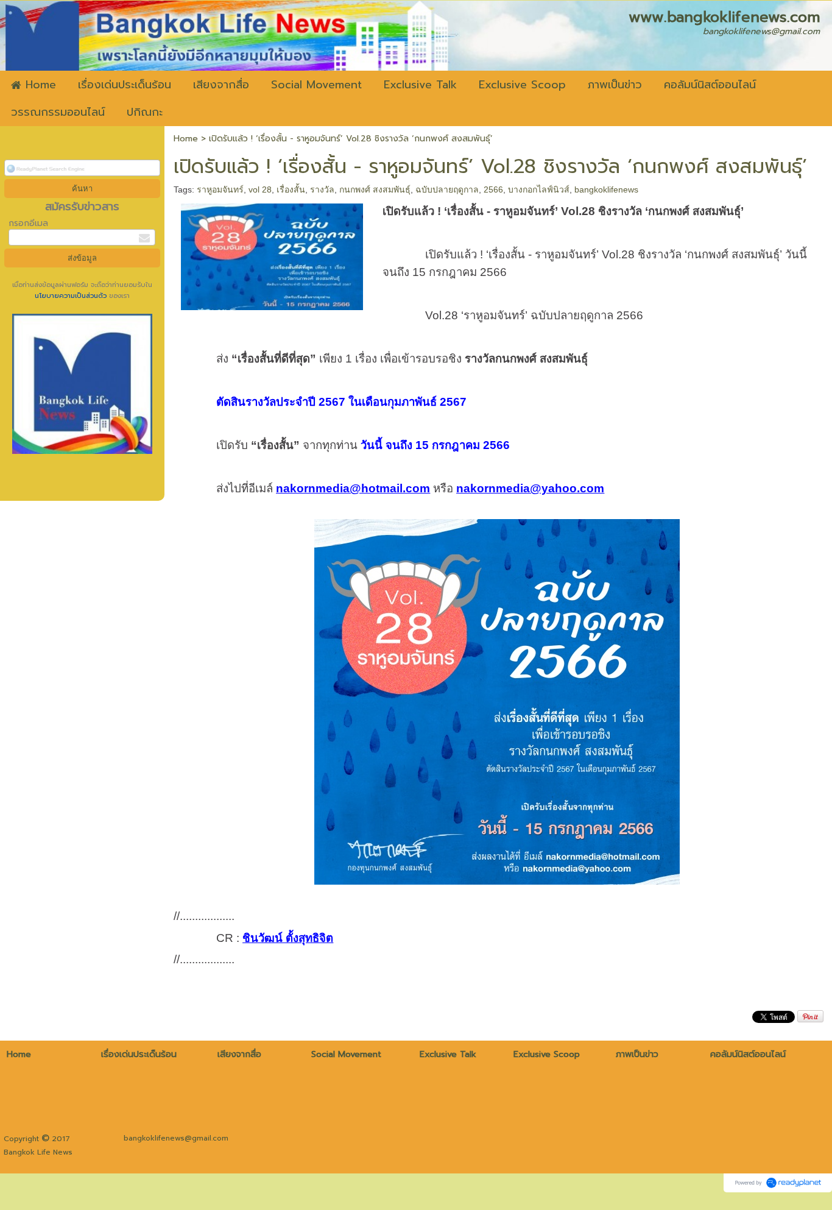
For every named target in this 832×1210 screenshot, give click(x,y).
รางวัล (322, 189)
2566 (493, 189)
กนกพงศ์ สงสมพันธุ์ (375, 189)
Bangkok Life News (38, 1152)
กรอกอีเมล (28, 223)
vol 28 (260, 189)
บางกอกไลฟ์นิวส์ (538, 189)
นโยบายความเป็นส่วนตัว (72, 296)
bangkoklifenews (606, 189)
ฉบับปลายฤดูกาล (447, 189)
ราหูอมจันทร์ (220, 189)
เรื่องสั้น (291, 189)
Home (186, 138)
